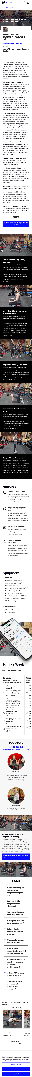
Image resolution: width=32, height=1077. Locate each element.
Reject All (16, 1069)
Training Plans (8, 7)
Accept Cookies (16, 1074)
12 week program (16, 1041)
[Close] (30, 1053)
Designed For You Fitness (13, 43)
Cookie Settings (16, 1064)
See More (16, 1025)
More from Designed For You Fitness (16, 749)
